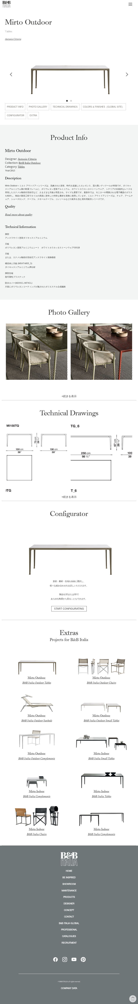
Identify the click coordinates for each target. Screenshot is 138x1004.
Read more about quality (18, 214)
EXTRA (33, 115)
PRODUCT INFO (15, 107)
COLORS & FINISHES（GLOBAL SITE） (103, 107)
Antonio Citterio (13, 39)
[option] (69, 70)
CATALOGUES (69, 936)
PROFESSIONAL (69, 929)
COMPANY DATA (69, 988)
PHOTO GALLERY (38, 107)
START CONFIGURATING (69, 608)
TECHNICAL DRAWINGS (65, 107)
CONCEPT (69, 910)
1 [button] (67, 101)
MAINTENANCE (69, 890)
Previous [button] (11, 74)
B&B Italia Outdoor (30, 163)
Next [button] (127, 74)
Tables (21, 167)
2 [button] (71, 101)
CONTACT (69, 916)
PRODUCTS (69, 897)
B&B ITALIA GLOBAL (69, 923)
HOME (69, 870)
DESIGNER (69, 903)
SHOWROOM (69, 884)
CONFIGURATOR (15, 115)
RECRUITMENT (69, 942)
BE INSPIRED (69, 877)
